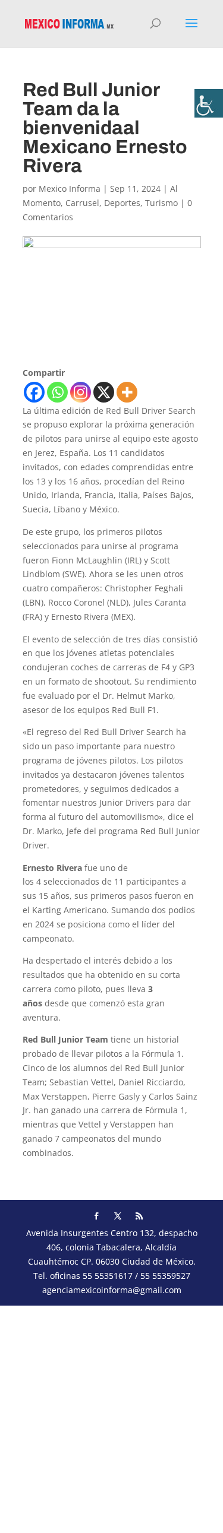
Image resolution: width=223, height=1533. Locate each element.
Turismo (161, 202)
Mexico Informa (69, 188)
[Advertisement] (111, 1417)
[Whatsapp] (57, 392)
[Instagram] (80, 392)
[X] (103, 392)
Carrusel (82, 202)
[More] (127, 392)
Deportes (122, 202)
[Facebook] (34, 392)
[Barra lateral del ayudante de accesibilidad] (208, 103)
